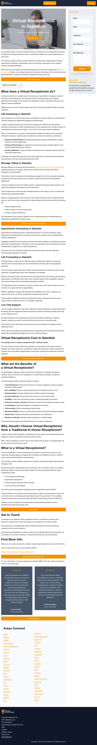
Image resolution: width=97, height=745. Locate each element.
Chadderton (38, 655)
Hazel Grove (38, 694)
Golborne (6, 649)
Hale (36, 645)
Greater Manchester (41, 636)
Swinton (6, 676)
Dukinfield (37, 682)
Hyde (36, 685)
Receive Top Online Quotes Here (33, 358)
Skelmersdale (29, 552)
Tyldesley (6, 658)
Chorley (8, 552)
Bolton (5, 661)
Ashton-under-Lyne (40, 679)
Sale (5, 701)
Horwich (15, 552)
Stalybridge (38, 691)
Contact (91, 3)
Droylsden (37, 664)
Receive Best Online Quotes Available (33, 223)
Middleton (37, 642)
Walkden (6, 667)
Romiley (37, 697)
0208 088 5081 (49, 3)
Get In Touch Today (33, 79)
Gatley (36, 658)
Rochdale (37, 649)
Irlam (5, 673)
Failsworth (37, 652)
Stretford (6, 698)
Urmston (6, 689)
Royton (36, 661)
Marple (36, 700)
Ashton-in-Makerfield (10, 646)
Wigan (3, 552)
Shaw (36, 670)
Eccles (5, 686)
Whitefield (6, 692)
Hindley (21, 552)
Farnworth (6, 664)
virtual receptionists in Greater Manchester (50, 167)
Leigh (5, 655)
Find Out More (33, 509)
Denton (36, 676)
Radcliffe (6, 670)
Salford (5, 695)
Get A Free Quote (33, 618)
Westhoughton (8, 643)
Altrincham (37, 639)
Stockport (37, 673)
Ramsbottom (7, 679)
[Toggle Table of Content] (19, 85)
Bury (5, 683)
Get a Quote (32, 38)
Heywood (37, 633)
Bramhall (37, 688)
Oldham (37, 667)
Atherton (6, 652)
